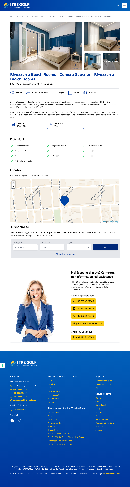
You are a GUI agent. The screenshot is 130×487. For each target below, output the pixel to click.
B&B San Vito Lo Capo (38, 16)
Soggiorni (21, 16)
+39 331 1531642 (85, 308)
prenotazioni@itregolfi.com (89, 323)
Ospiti (70, 242)
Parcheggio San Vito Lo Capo (60, 441)
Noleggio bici (53, 419)
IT (115, 5)
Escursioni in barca (103, 384)
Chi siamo (99, 398)
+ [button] (13, 182)
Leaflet (104, 222)
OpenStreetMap (113, 222)
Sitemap (98, 430)
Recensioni (99, 412)
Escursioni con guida (103, 380)
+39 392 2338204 (85, 337)
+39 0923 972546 (85, 301)
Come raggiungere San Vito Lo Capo (63, 444)
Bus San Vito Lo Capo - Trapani (61, 433)
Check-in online (101, 405)
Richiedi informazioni (65, 254)
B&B (50, 380)
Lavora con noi (101, 426)
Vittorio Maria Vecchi (111, 473)
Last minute (53, 402)
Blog (97, 388)
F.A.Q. (97, 408)
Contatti (98, 401)
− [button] (13, 186)
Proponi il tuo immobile (104, 423)
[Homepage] (11, 16)
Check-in (18, 242)
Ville (50, 388)
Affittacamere (53, 398)
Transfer (51, 426)
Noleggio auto (53, 412)
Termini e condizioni (103, 419)
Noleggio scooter (55, 416)
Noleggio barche (54, 423)
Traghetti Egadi (54, 430)
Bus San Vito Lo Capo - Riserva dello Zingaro (66, 437)
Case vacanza (54, 391)
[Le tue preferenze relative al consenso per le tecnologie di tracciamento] (2, 365)
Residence (52, 384)
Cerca (105, 247)
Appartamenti (53, 395)
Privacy (98, 416)
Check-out (46, 242)
